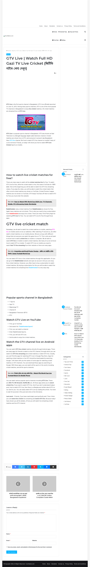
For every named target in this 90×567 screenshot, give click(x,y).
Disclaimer (52, 26)
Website (34, 540)
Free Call (66, 381)
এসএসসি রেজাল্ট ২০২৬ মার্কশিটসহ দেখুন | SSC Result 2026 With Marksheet (78, 178)
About (46, 26)
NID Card (67, 376)
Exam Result (67, 387)
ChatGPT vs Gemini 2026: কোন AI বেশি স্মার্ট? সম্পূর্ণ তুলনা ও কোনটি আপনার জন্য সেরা (78, 326)
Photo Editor (68, 398)
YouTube (56, 40)
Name (8, 534)
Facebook (67, 370)
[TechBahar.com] (8, 36)
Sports (14, 50)
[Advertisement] (45, 12)
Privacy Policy (68, 26)
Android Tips (63, 31)
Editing (63, 40)
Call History (67, 401)
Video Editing (68, 393)
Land (65, 378)
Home (41, 26)
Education (67, 384)
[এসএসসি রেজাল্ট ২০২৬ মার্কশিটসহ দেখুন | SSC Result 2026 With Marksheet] (68, 239)
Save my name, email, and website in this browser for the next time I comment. (30, 547)
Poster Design (68, 395)
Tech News (67, 367)
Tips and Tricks (74, 31)
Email (8, 540)
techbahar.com (30, 564)
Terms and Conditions (80, 26)
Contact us (60, 26)
